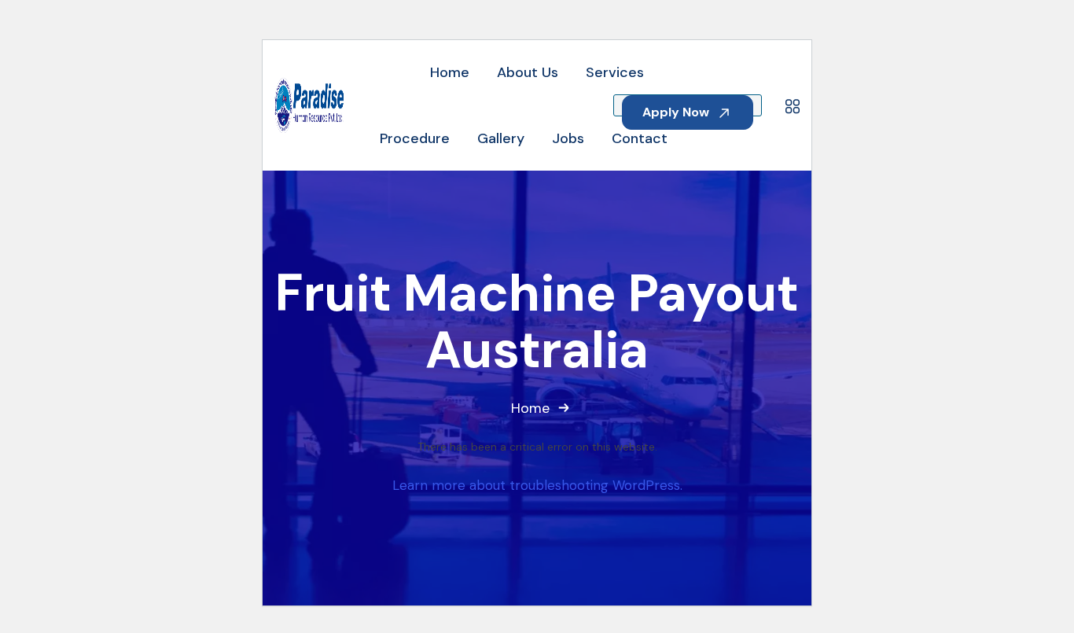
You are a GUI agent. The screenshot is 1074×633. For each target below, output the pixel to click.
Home (530, 408)
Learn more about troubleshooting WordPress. (537, 485)
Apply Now (677, 112)
